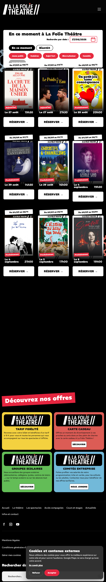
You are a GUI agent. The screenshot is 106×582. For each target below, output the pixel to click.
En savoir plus (36, 565)
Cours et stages (74, 508)
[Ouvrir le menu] (99, 9)
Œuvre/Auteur (69, 56)
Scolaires (35, 56)
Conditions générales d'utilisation (19, 547)
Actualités (90, 508)
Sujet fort (50, 56)
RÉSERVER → (18, 122)
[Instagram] (11, 524)
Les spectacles (33, 508)
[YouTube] (18, 524)
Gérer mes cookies (11, 555)
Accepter (52, 573)
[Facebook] (4, 524)
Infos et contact (10, 514)
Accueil (5, 508)
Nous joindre (79, 486)
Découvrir (79, 444)
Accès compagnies (53, 508)
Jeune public (17, 56)
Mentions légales (11, 540)
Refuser (36, 573)
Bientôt (44, 48)
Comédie (87, 56)
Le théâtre (17, 508)
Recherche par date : (57, 39)
